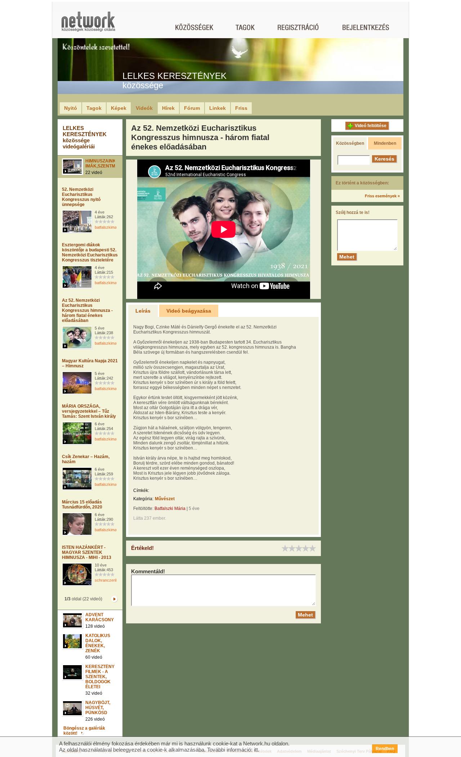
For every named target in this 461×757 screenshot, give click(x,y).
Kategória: (143, 498)
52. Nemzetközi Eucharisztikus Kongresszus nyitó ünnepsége (81, 197)
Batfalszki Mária (170, 508)
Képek (118, 108)
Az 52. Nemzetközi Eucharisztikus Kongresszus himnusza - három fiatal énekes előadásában (87, 310)
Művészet (165, 498)
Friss (241, 108)
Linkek (217, 108)
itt (256, 750)
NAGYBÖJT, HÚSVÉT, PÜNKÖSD (97, 707)
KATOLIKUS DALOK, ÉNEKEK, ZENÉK (97, 643)
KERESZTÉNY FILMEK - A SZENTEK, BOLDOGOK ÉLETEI (100, 676)
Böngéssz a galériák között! (84, 731)
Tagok (94, 108)
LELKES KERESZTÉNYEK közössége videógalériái (85, 137)
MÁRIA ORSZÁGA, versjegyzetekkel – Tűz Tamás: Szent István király (89, 411)
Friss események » (382, 196)
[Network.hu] (88, 25)
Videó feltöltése (370, 125)
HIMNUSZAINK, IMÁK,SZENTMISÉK (105, 163)
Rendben (385, 748)
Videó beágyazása (188, 311)
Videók (144, 108)
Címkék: (141, 490)
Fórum (192, 108)
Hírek (168, 108)
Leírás (143, 311)
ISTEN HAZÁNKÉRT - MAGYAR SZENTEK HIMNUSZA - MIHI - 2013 (86, 552)
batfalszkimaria (108, 227)
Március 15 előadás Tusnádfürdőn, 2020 (82, 505)
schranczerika (107, 580)
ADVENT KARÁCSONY (99, 617)
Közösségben (350, 143)
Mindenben (385, 143)
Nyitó (70, 108)
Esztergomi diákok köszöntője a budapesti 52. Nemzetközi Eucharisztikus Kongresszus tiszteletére (90, 252)
